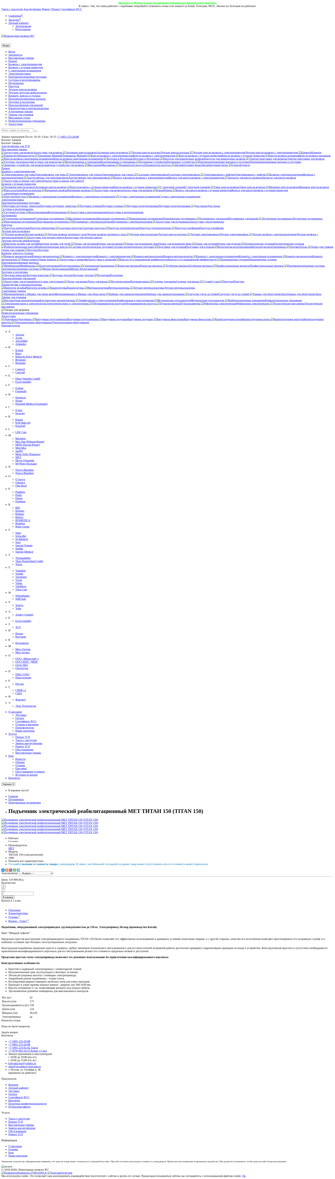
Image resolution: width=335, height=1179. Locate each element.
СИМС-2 (20, 690)
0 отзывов (13, 841)
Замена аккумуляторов (28, 743)
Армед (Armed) (24, 614)
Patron (19, 498)
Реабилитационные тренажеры (26, 120)
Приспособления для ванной (25, 105)
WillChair (20, 598)
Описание (14, 910)
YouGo (19, 605)
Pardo (18, 495)
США (18, 693)
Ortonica (20, 482)
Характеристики (18, 913)
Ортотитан (21, 668)
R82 (17, 507)
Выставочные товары (21, 57)
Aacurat (19, 334)
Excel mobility (23, 381)
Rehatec (19, 514)
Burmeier (20, 362)
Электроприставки (19, 73)
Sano (18, 532)
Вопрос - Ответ (18, 921)
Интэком (20, 636)
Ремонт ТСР (22, 746)
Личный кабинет (18, 1087)
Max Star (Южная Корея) (29, 441)
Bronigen (20, 359)
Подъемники (16, 83)
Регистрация (22, 29)
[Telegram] (18, 870)
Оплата (19, 718)
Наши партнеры (25, 730)
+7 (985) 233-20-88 (19, 1044)
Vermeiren (21, 576)
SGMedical (21, 539)
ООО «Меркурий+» (27, 658)
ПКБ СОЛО (22, 674)
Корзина (13, 1084)
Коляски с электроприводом (25, 64)
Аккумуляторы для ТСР (15, 146)
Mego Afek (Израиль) (27, 454)
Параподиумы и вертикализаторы (28, 108)
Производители (10, 325)
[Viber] (10, 870)
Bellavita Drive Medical (28, 356)
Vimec (19, 583)
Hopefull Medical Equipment (31, 403)
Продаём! (21, 768)
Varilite (19, 573)
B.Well (19, 350)
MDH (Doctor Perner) (27, 444)
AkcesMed (21, 340)
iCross (18, 410)
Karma (19, 419)
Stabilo (19, 548)
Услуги (12, 733)
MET (18, 457)
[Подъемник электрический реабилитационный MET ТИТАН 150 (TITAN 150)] (49, 819)
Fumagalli (20, 391)
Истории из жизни (26, 774)
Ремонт (46, 9)
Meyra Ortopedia (24, 460)
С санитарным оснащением (24, 70)
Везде (11, 51)
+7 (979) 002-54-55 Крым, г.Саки (27, 1050)
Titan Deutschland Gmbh (29, 561)
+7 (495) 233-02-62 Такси (23, 1047)
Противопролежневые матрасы (27, 98)
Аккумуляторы (32, 9)
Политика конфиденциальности (27, 1103)
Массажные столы (19, 117)
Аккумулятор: (9, 873)
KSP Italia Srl (22, 422)
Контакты (14, 777)
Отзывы (20, 765)
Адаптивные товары (20, 111)
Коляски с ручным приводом (25, 67)
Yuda (18, 608)
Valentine (20, 570)
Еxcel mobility (23, 620)
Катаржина (22, 643)
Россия (19, 683)
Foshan (19, 388)
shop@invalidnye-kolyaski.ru (24, 1066)
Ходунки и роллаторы (21, 102)
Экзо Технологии (25, 705)
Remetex (20, 523)
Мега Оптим (22, 649)
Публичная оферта (19, 1106)
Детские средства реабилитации (27, 92)
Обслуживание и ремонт (30, 771)
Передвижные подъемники (24, 802)
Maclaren (20, 438)
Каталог (11, 143)
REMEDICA (22, 520)
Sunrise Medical (24, 551)
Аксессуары (15, 124)
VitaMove (20, 586)
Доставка (20, 715)
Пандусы (13, 86)
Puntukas (20, 501)
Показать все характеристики (25, 860)
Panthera (20, 491)
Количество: (8, 882)
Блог (11, 755)
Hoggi (18, 400)
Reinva (19, 517)
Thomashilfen (23, 558)
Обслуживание (24, 749)
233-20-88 (68, 136)
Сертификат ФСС (71, 9)
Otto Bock (21, 485)
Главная (13, 796)
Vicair (18, 580)
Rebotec (19, 510)
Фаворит (20, 699)
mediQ (19, 451)
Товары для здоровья (20, 114)
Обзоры (20, 762)
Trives (18, 564)
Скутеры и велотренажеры (24, 79)
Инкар (19, 633)
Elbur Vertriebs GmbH (27, 378)
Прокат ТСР (22, 737)
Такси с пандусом (12, 9)
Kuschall (20, 425)
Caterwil (20, 369)
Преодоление (23, 677)
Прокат (55, 9)
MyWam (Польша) (26, 463)
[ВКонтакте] (3, 870)
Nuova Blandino (24, 469)
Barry (18, 353)
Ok (244, 1175)
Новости (20, 759)
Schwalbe (20, 536)
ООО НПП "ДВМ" (26, 661)
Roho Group (22, 526)
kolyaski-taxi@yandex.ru (22, 1063)
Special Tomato (23, 545)
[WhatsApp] (14, 870)
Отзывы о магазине (27, 724)
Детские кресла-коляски (22, 89)
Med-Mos (20, 447)
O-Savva (20, 479)
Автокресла (15, 54)
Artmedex (20, 344)
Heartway (20, 397)
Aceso (18, 337)
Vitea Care (21, 589)
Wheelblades (22, 595)
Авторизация (23, 26)
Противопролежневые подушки (27, 76)
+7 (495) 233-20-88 (19, 1041)
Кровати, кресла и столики (24, 95)
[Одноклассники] (6, 870)
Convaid (20, 372)
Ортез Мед (21, 665)
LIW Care (21, 432)
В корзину (8, 897)
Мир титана (22, 652)
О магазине (15, 711)
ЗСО (18, 627)
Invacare (20, 413)
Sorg (18, 542)
